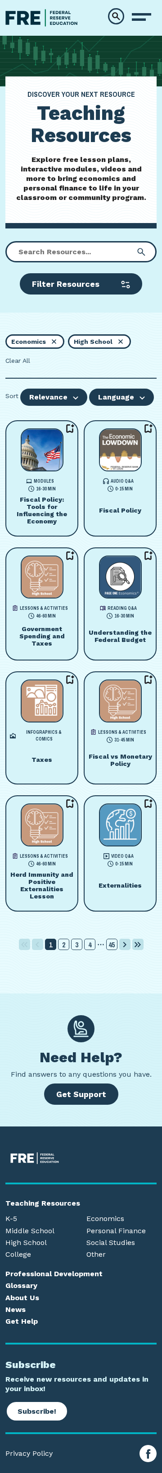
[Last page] (138, 944)
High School (26, 1242)
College (18, 1254)
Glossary (21, 1285)
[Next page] (124, 944)
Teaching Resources (42, 1203)
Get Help (21, 1321)
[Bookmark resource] (70, 428)
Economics (105, 1218)
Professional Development (54, 1274)
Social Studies (110, 1242)
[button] (116, 16)
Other (96, 1254)
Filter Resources (65, 284)
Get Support (81, 1094)
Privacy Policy (29, 1453)
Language (116, 397)
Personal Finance (116, 1231)
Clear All (17, 360)
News (15, 1309)
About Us (22, 1298)
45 (111, 945)
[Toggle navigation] (141, 17)
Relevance (48, 397)
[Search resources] (141, 252)
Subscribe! (37, 1411)
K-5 (11, 1218)
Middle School (29, 1231)
